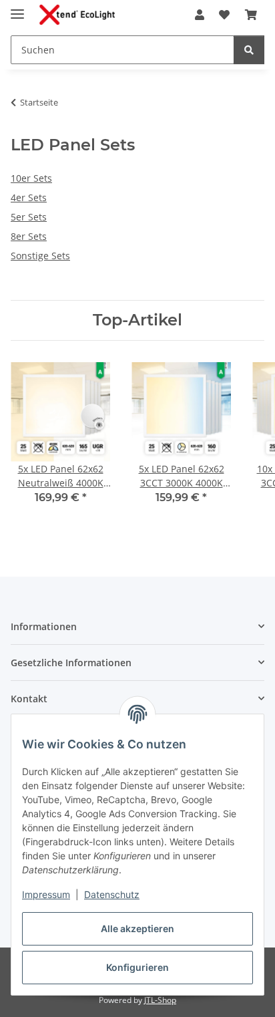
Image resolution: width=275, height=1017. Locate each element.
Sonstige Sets (40, 255)
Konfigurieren (137, 967)
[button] (200, 14)
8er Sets (29, 236)
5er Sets (29, 216)
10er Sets (31, 178)
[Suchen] (249, 49)
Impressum (46, 894)
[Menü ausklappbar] (17, 8)
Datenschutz (112, 894)
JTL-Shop (160, 1000)
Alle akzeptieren (137, 928)
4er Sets (29, 197)
